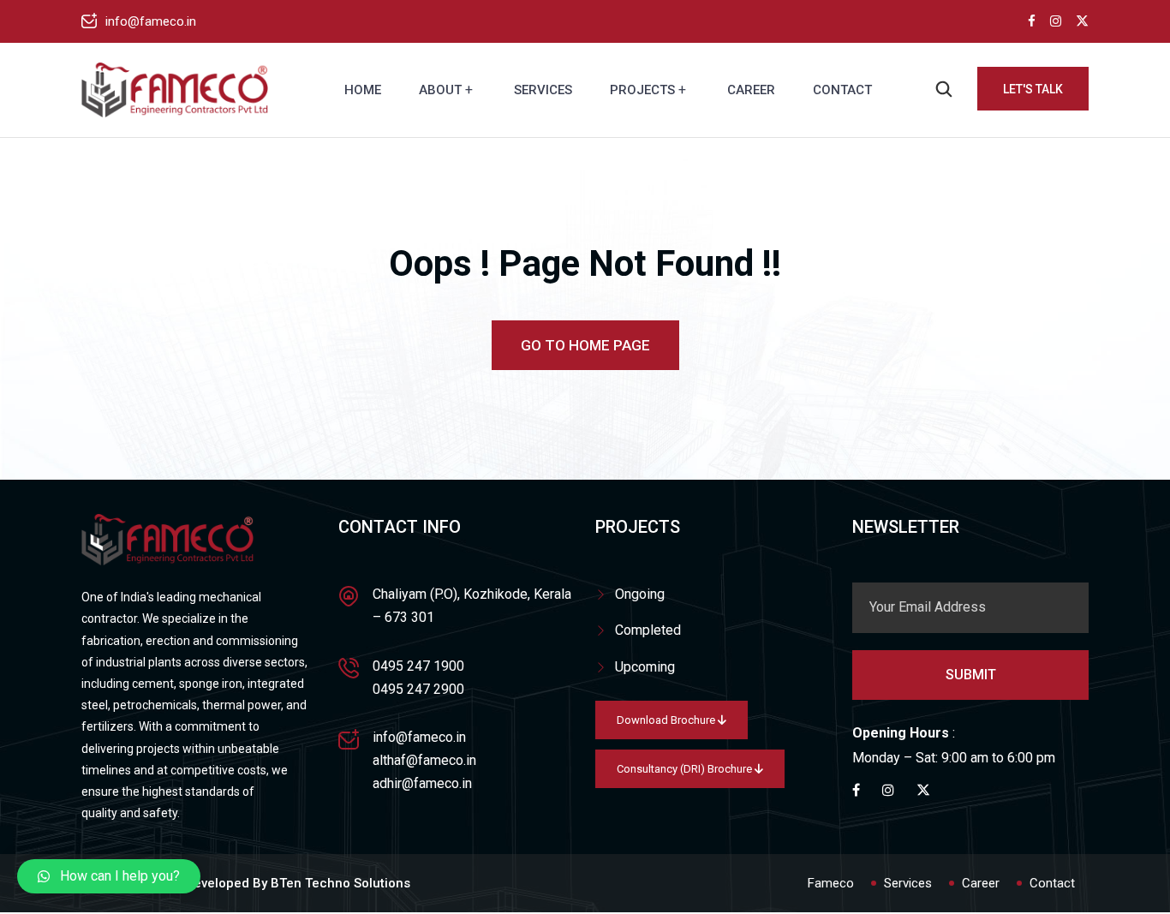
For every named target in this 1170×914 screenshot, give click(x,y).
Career (751, 90)
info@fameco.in (150, 21)
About (440, 90)
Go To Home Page (585, 345)
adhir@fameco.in (422, 783)
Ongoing (640, 594)
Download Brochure (667, 720)
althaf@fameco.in (424, 760)
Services (543, 90)
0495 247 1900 (418, 666)
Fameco (831, 883)
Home (362, 90)
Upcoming (645, 667)
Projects (642, 90)
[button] (108, 876)
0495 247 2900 (418, 689)
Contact (842, 90)
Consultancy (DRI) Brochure (686, 768)
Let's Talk (1033, 89)
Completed (648, 630)
